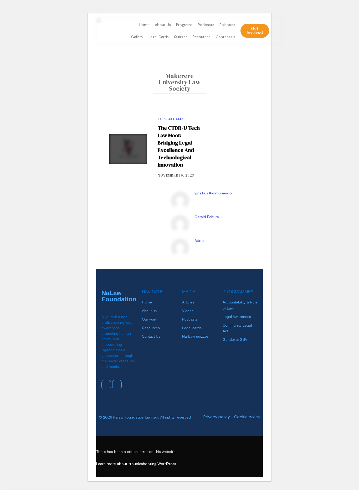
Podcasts (206, 24)
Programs (184, 24)
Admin (200, 240)
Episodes (227, 24)
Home (144, 24)
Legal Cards (158, 36)
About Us (163, 24)
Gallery (137, 36)
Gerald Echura (206, 217)
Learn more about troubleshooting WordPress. (136, 463)
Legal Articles (171, 119)
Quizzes (180, 36)
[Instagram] (117, 384)
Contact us (225, 36)
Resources (202, 36)
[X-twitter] (106, 384)
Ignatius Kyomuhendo (213, 193)
